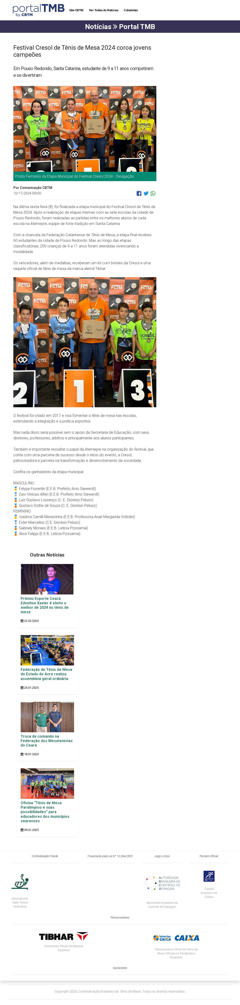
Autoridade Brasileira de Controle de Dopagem (162, 904)
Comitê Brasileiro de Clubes (209, 893)
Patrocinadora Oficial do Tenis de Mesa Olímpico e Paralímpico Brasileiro (176, 953)
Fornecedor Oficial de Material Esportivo (63, 948)
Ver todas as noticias (103, 10)
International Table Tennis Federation (20, 902)
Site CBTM (76, 10)
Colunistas (131, 10)
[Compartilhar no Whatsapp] (153, 195)
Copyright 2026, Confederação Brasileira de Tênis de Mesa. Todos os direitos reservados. (120, 991)
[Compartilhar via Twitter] (146, 195)
